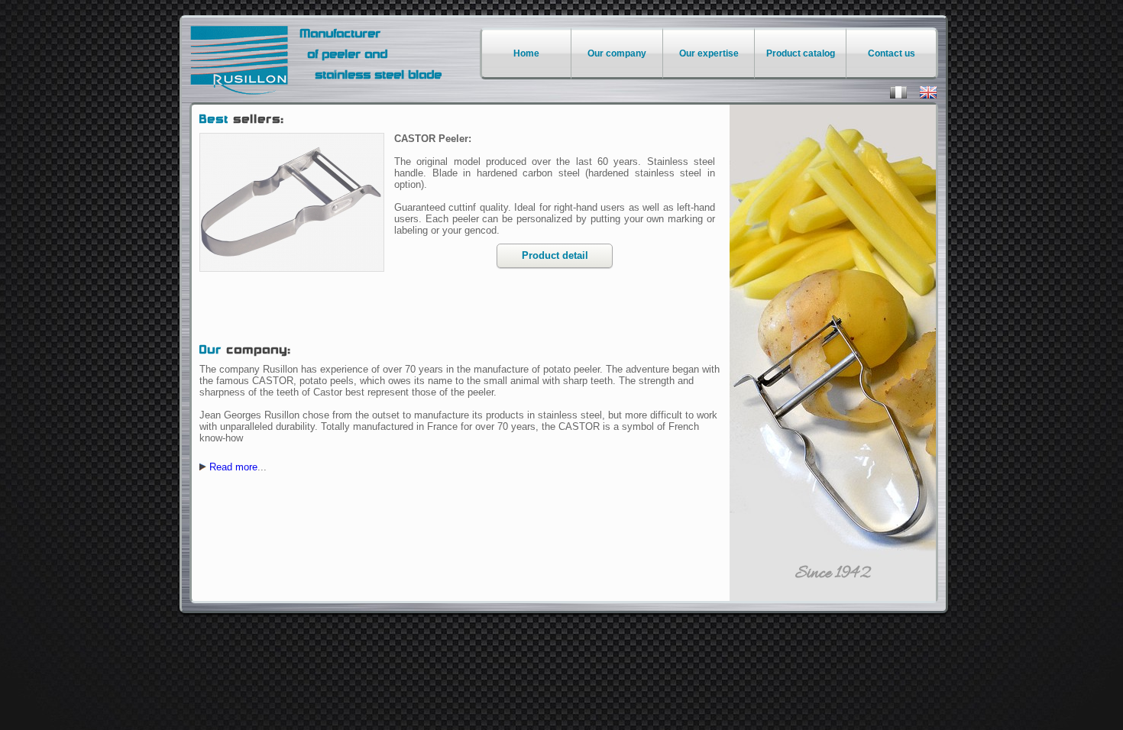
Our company (616, 53)
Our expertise (709, 53)
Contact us (891, 53)
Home (526, 53)
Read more (233, 467)
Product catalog (800, 53)
